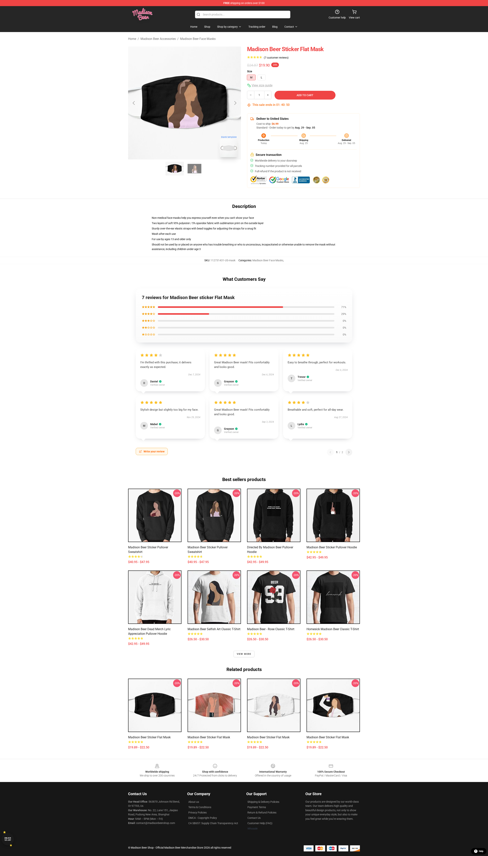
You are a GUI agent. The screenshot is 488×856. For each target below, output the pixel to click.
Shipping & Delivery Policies (263, 801)
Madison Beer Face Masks (198, 39)
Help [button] (481, 851)
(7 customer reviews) (276, 57)
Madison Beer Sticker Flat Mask (328, 737)
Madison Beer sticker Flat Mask (149, 737)
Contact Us (254, 817)
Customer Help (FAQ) (259, 823)
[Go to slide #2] (194, 168)
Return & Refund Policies (261, 812)
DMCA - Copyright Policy (202, 817)
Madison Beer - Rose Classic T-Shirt (270, 629)
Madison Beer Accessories (158, 39)
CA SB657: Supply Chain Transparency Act (213, 823)
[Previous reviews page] (330, 452)
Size (249, 71)
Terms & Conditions (199, 807)
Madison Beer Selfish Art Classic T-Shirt (214, 629)
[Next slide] (235, 103)
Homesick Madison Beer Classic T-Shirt (333, 629)
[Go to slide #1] (174, 168)
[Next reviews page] (348, 452)
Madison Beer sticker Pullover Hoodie (332, 547)
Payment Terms (256, 807)
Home (132, 39)
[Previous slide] (134, 103)
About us (193, 801)
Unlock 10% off (7, 839)
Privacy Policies (197, 812)
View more (244, 654)
